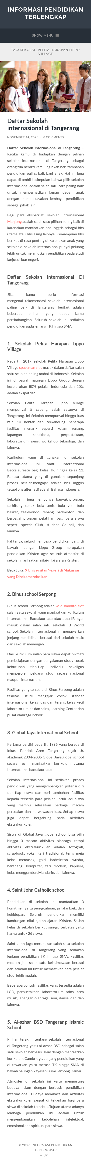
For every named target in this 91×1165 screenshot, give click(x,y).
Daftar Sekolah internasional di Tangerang (43, 124)
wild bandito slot (70, 605)
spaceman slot (30, 367)
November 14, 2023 (22, 137)
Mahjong (14, 221)
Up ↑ (47, 1155)
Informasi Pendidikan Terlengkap (46, 13)
